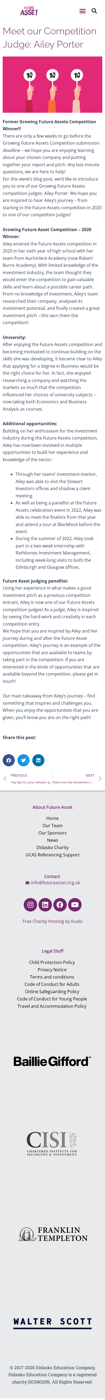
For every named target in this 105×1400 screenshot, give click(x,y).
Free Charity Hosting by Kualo (53, 921)
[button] (82, 11)
